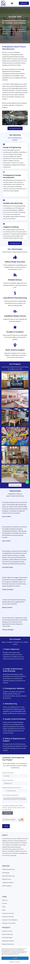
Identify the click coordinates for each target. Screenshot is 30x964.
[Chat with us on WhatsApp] (27, 482)
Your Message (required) (10, 795)
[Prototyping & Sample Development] (4, 172)
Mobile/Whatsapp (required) (11, 787)
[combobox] (3, 790)
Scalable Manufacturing (12, 203)
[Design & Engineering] (4, 144)
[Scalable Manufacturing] (4, 200)
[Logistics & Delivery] (4, 224)
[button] (12, 3)
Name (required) (7, 773)
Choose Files (7, 813)
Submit (6, 826)
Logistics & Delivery (11, 227)
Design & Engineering (12, 147)
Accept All (15, 958)
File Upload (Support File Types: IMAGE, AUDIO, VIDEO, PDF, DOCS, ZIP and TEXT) (13, 808)
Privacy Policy (17, 961)
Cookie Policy (11, 961)
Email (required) (7, 780)
